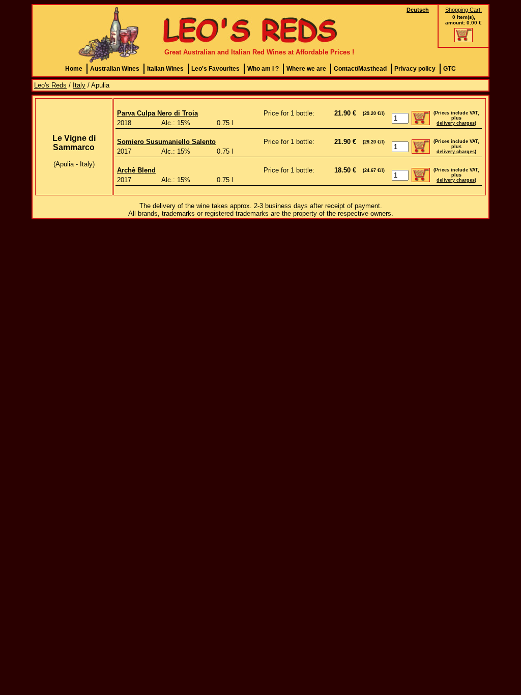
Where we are (306, 68)
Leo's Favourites (215, 68)
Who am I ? (263, 68)
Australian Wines (114, 68)
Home (73, 68)
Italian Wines (165, 68)
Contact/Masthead (360, 68)
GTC (449, 68)
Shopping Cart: (463, 10)
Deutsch (418, 10)
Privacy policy (415, 68)
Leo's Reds (50, 85)
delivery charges (456, 123)
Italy (79, 85)
